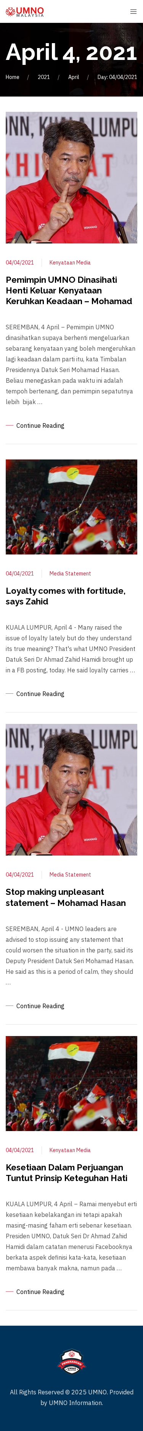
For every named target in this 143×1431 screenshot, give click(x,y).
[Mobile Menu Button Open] (133, 12)
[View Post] (71, 177)
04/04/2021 (20, 262)
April (73, 77)
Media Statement (70, 573)
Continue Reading (40, 425)
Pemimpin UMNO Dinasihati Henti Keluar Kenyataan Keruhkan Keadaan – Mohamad (69, 290)
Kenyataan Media (70, 262)
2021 (44, 77)
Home (12, 77)
